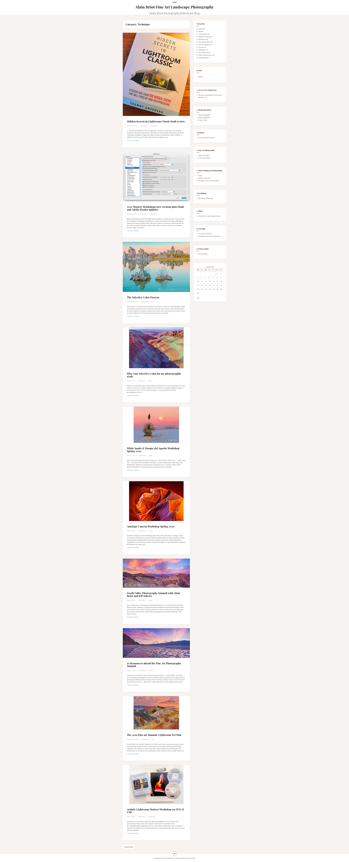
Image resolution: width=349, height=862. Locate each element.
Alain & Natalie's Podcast (206, 138)
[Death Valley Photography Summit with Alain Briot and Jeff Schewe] (156, 575)
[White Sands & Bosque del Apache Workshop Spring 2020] (156, 426)
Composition (202, 34)
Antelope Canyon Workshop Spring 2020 (151, 526)
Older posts (128, 847)
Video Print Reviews (205, 55)
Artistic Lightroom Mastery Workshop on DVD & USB (155, 811)
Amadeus (183, 858)
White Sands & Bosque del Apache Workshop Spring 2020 (153, 450)
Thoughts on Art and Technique (208, 181)
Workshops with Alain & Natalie (209, 236)
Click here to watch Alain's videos (209, 216)
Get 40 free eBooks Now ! (206, 95)
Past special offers (204, 42)
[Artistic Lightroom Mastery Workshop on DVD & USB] (156, 785)
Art (152, 301)
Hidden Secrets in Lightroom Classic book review (156, 121)
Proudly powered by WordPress (164, 858)
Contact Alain (202, 120)
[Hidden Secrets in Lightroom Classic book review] (156, 72)
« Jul (197, 298)
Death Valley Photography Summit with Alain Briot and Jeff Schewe (153, 594)
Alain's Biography (204, 115)
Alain (150, 381)
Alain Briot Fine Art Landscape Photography (174, 6)
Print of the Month (204, 158)
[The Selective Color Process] (156, 267)
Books (200, 175)
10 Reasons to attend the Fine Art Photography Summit (154, 665)
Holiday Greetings (204, 37)
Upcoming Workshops (205, 198)
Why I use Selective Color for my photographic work (154, 375)
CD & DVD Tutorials (204, 234)
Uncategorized (203, 52)
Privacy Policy (202, 254)
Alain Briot (143, 126)
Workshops (202, 58)
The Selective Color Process (143, 297)
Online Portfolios (203, 155)
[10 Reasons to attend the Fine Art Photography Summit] (156, 645)
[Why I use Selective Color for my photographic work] (156, 348)
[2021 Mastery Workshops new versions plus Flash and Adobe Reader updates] (156, 176)
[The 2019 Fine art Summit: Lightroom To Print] (156, 714)
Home (174, 2)
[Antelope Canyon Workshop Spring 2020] (156, 502)
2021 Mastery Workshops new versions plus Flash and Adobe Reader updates (155, 208)
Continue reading (136, 140)
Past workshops (203, 44)
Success (200, 47)
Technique (154, 126)
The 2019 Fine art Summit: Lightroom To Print (154, 735)
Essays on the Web (204, 178)
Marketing (201, 39)
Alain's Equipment (204, 117)
